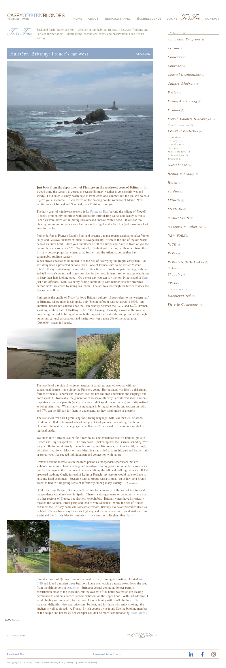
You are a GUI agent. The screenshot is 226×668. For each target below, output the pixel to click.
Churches (175, 65)
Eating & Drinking (182, 101)
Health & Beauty (181, 173)
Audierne (73, 587)
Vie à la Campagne (183, 304)
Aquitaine (174, 137)
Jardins (174, 191)
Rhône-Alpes (176, 155)
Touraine (173, 158)
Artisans (174, 48)
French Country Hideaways (189, 118)
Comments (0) (16, 635)
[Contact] (211, 17)
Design (173, 92)
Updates (173, 268)
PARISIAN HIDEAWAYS (186, 262)
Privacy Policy (58, 662)
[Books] (172, 17)
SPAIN (173, 283)
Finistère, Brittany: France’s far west (48, 53)
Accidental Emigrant (184, 39)
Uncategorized (179, 295)
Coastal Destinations (184, 74)
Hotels (173, 182)
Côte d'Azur (175, 144)
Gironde (173, 148)
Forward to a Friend (107, 654)
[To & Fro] (191, 17)
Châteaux (175, 57)
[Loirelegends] (149, 17)
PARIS (172, 253)
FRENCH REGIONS (183, 131)
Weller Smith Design (88, 662)
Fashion (174, 110)
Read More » (139, 613)
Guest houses (178, 164)
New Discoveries (178, 125)
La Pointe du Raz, (97, 211)
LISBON (174, 200)
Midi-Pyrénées (177, 151)
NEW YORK (177, 235)
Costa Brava (175, 289)
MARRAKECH (178, 217)
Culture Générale (181, 83)
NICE (172, 244)
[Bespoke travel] (118, 17)
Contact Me (15, 654)
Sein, (145, 277)
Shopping (175, 274)
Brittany (173, 141)
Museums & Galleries (185, 226)
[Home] (76, 17)
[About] (93, 17)
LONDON (175, 209)
